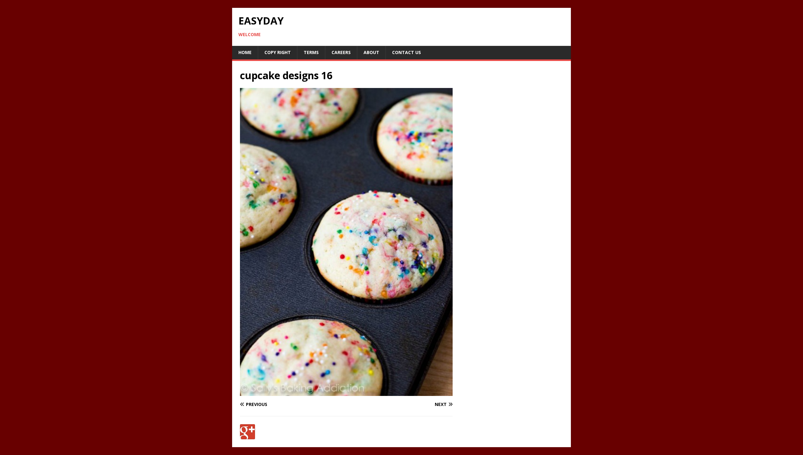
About (371, 52)
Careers (341, 52)
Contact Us (406, 52)
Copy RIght (277, 52)
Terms (311, 52)
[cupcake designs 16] (346, 392)
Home (245, 52)
